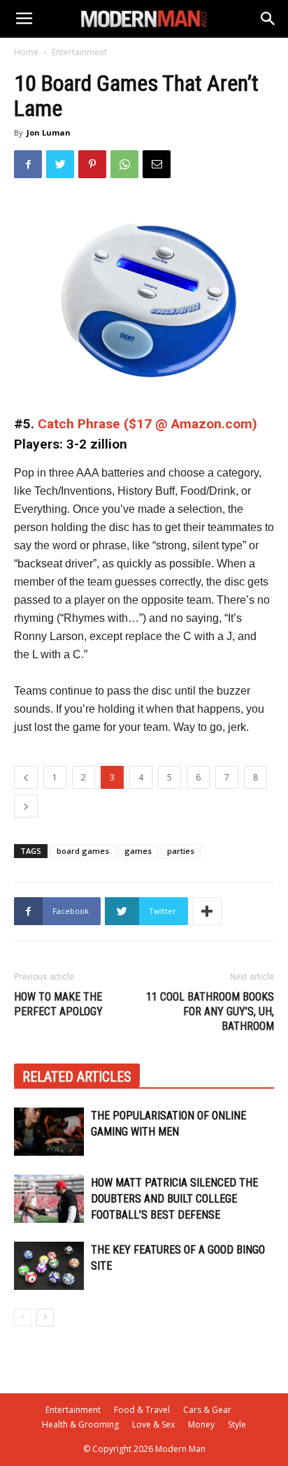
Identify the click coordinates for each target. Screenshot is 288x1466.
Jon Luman (49, 132)
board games (83, 851)
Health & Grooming (80, 1424)
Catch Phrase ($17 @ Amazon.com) (147, 424)
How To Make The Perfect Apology (58, 1004)
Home (26, 52)
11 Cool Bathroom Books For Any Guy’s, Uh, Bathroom (210, 1011)
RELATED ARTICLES (76, 1076)
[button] (268, 19)
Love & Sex (153, 1424)
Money (201, 1424)
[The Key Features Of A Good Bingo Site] (49, 1266)
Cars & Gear (207, 1410)
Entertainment (79, 52)
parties (180, 851)
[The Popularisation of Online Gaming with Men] (49, 1132)
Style (237, 1424)
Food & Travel (142, 1410)
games (138, 851)
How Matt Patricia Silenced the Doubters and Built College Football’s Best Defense (174, 1198)
